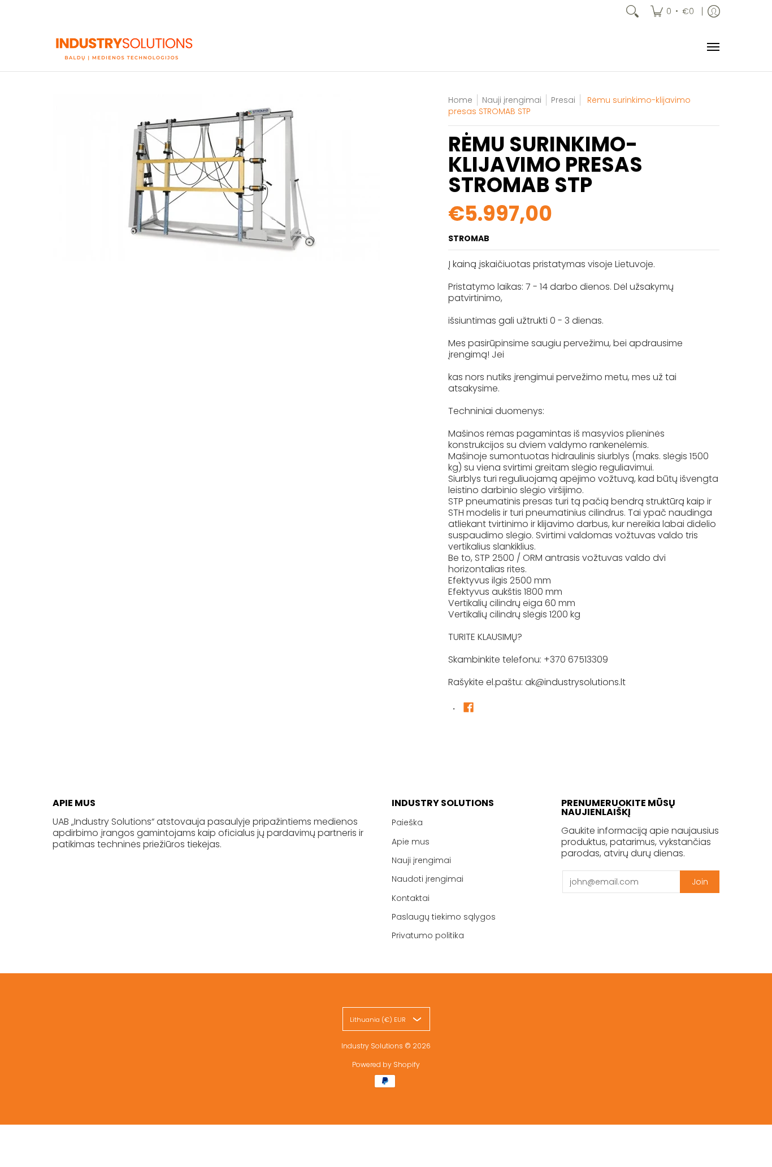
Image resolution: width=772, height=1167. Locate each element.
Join (700, 881)
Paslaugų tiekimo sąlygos (444, 916)
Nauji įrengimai (421, 860)
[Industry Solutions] (123, 47)
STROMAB (468, 238)
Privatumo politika (428, 935)
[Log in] (713, 11)
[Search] (632, 11)
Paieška (407, 822)
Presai (563, 100)
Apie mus (411, 841)
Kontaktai (411, 898)
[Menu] (712, 47)
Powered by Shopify (386, 1064)
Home (460, 100)
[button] (468, 707)
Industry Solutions (372, 1046)
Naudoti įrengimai (427, 879)
